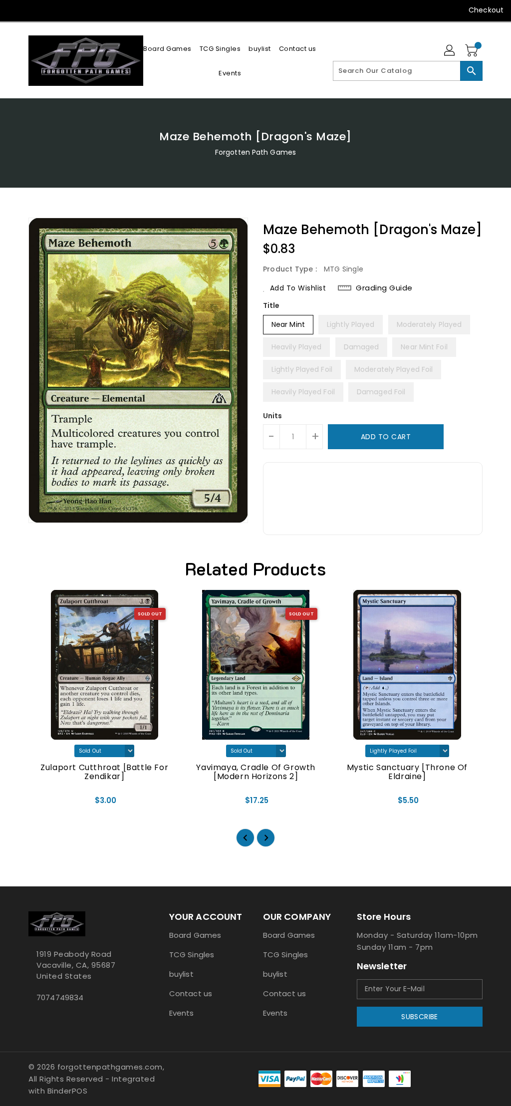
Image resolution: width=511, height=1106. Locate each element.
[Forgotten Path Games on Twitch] (87, 9)
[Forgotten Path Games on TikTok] (105, 9)
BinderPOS (67, 1091)
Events (181, 1013)
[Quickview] (47, 804)
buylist (181, 974)
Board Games (195, 935)
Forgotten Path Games (255, 152)
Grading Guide (384, 288)
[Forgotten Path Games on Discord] (69, 9)
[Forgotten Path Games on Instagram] (51, 9)
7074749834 (59, 997)
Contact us (190, 993)
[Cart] (473, 51)
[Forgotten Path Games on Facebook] (15, 9)
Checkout (486, 10)
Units (272, 415)
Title (271, 305)
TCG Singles (191, 954)
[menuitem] (167, 48)
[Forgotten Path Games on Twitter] (33, 9)
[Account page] (450, 51)
